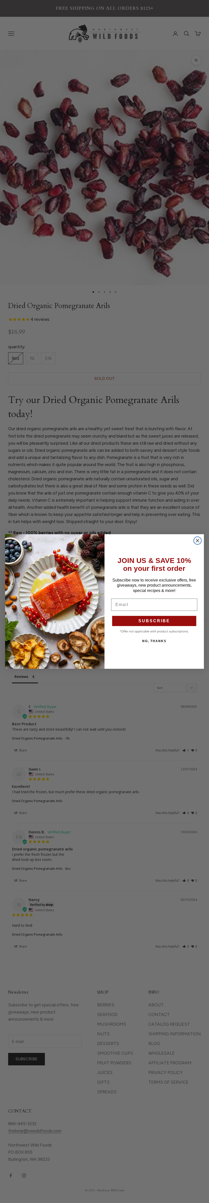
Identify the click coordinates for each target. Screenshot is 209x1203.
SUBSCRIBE (154, 621)
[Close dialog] (197, 540)
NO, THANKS (154, 641)
